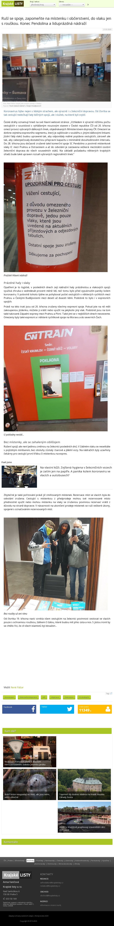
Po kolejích (84, 697)
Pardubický (95, 860)
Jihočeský (30, 860)
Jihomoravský (39, 864)
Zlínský (77, 864)
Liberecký (69, 860)
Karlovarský (50, 860)
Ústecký (60, 860)
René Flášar (17, 687)
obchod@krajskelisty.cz (50, 895)
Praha (10, 860)
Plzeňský (39, 860)
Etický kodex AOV (41, 916)
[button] (43, 4)
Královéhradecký (82, 860)
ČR (5, 860)
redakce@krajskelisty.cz (50, 886)
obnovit (88, 4)
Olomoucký (52, 864)
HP (44, 697)
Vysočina (105, 860)
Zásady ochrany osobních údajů (21, 916)
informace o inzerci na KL (50, 905)
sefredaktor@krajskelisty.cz (51, 882)
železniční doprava (28, 697)
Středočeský (19, 860)
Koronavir (9, 697)
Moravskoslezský (65, 864)
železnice (69, 697)
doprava (55, 697)
